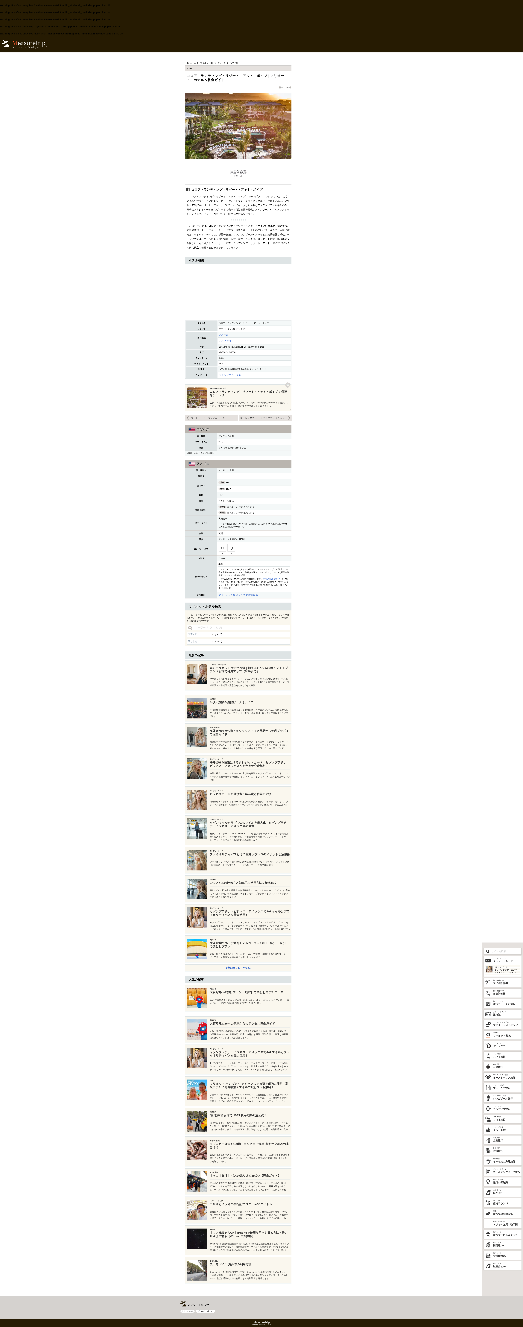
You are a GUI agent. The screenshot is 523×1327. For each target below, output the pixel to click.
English (287, 87)
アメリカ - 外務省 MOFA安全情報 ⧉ (238, 595)
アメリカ (224, 334)
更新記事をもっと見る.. (238, 967)
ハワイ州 (226, 341)
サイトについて (187, 1311)
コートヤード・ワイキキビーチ (208, 418)
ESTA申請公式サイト (272, 579)
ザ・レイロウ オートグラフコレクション (262, 418)
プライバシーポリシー (205, 1311)
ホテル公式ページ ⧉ (230, 375)
